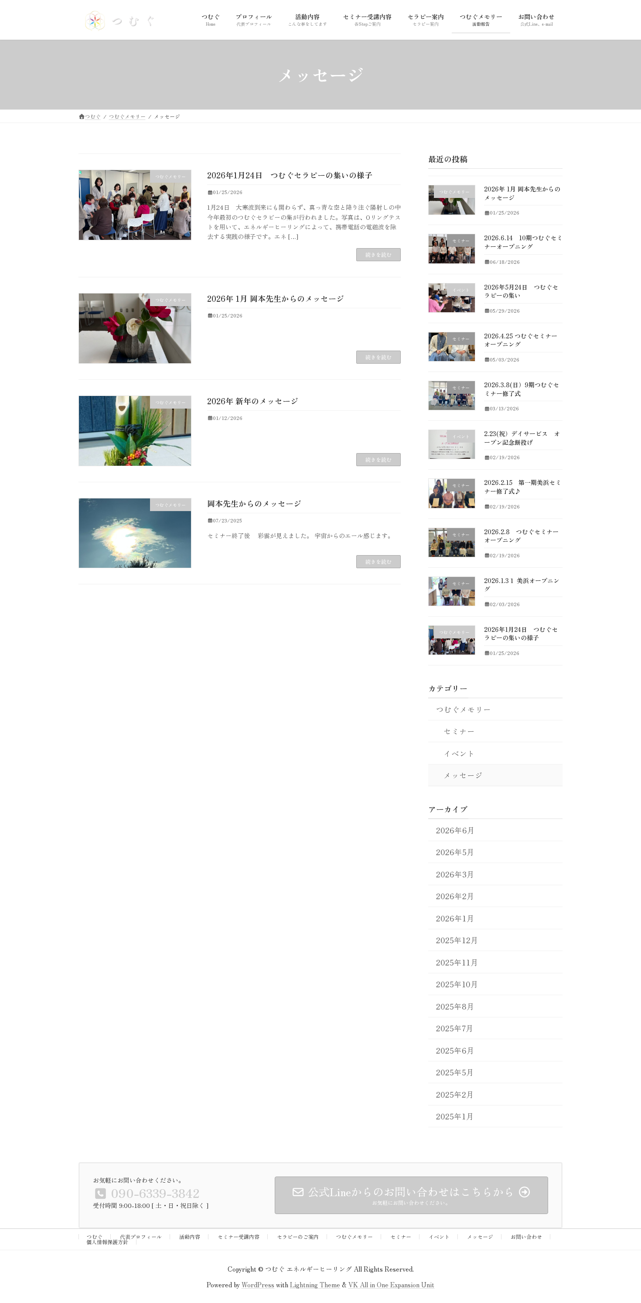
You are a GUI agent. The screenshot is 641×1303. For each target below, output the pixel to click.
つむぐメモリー (463, 708)
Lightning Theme (315, 1284)
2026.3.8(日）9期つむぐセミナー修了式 (521, 389)
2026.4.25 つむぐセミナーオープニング (520, 340)
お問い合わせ (526, 1236)
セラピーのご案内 (298, 1236)
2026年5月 (455, 851)
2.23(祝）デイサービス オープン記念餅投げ (522, 438)
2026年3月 (455, 874)
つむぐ (94, 1236)
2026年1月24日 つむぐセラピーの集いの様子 (289, 175)
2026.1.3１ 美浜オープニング (521, 585)
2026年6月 (455, 830)
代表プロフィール (141, 1236)
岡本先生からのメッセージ (254, 503)
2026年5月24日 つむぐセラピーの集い (521, 291)
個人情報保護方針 (107, 1241)
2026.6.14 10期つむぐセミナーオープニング (523, 242)
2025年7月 (455, 1028)
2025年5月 (455, 1072)
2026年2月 (455, 895)
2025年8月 (455, 1006)
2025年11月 (457, 962)
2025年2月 (455, 1094)
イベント (459, 752)
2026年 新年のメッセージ (252, 400)
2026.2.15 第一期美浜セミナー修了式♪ (522, 486)
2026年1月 (455, 918)
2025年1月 (455, 1116)
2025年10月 (457, 984)
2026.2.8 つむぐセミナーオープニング (521, 535)
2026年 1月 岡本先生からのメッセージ (275, 298)
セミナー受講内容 (238, 1236)
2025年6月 (455, 1050)
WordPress (258, 1284)
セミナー (459, 731)
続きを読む (378, 254)
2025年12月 (457, 940)
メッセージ (463, 775)
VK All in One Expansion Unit (391, 1284)
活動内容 (189, 1236)
